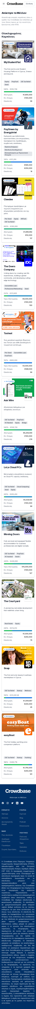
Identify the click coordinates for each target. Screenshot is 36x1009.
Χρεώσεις (23, 847)
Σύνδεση (29, 4)
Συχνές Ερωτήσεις (9, 849)
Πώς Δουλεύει (7, 835)
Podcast (23, 822)
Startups (5, 814)
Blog (21, 818)
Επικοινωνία (24, 826)
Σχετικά (23, 814)
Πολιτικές (24, 833)
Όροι (22, 843)
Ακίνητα (5, 818)
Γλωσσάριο (6, 845)
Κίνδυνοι (23, 851)
